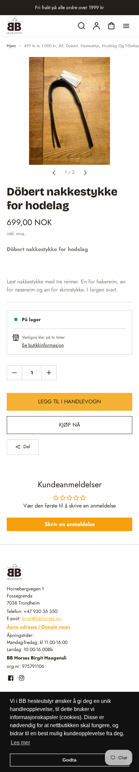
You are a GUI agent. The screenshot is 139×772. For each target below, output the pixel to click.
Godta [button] (69, 760)
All (61, 46)
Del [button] (26, 446)
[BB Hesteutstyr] (49, 572)
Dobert (72, 46)
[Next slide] (85, 172)
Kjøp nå (69, 425)
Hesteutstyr (90, 46)
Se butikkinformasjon (43, 345)
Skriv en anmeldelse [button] (70, 524)
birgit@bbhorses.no (41, 618)
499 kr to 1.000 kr (40, 46)
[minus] (14, 372)
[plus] (48, 372)
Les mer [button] (20, 742)
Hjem (11, 46)
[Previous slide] (54, 172)
